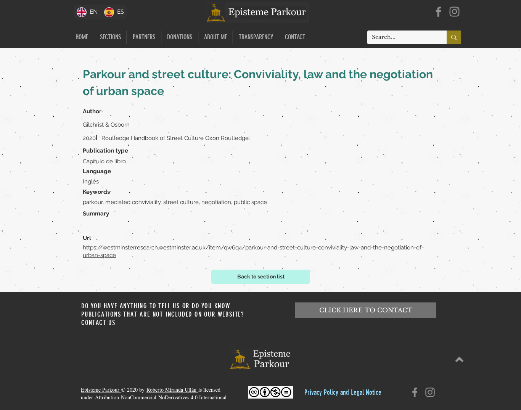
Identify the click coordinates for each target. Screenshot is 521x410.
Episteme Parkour (101, 389)
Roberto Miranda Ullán (172, 389)
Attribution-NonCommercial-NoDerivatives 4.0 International (161, 397)
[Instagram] (454, 11)
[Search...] (454, 37)
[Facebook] (438, 11)
